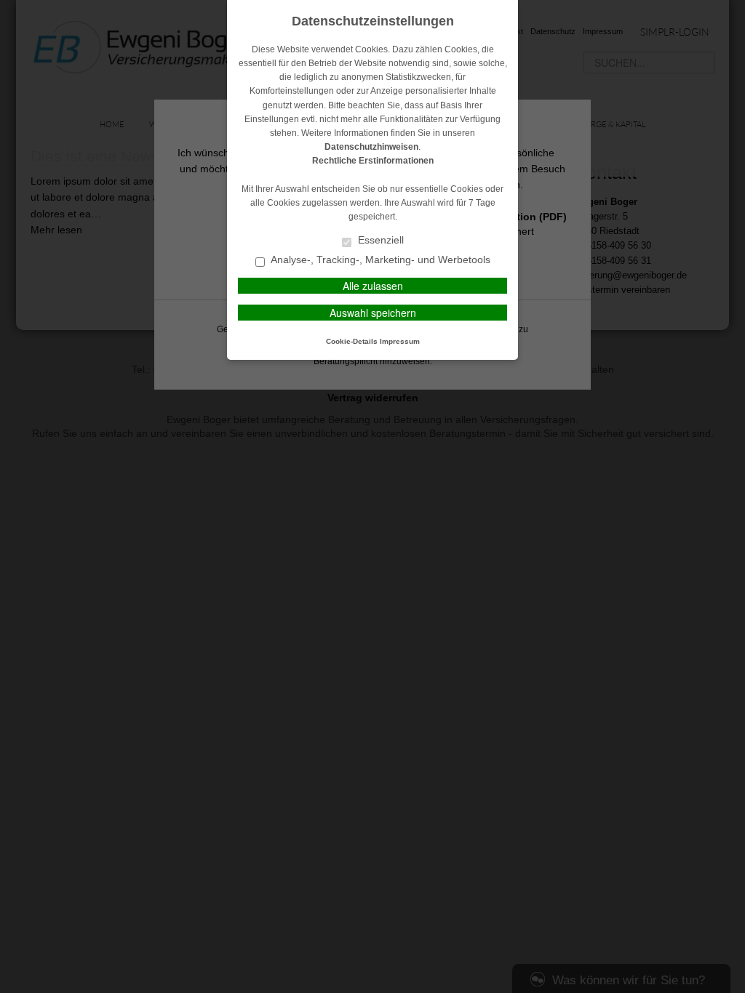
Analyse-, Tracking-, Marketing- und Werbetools (379, 259)
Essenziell (379, 240)
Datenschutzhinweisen (371, 147)
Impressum (400, 341)
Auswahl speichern (373, 312)
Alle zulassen (373, 285)
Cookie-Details (352, 341)
